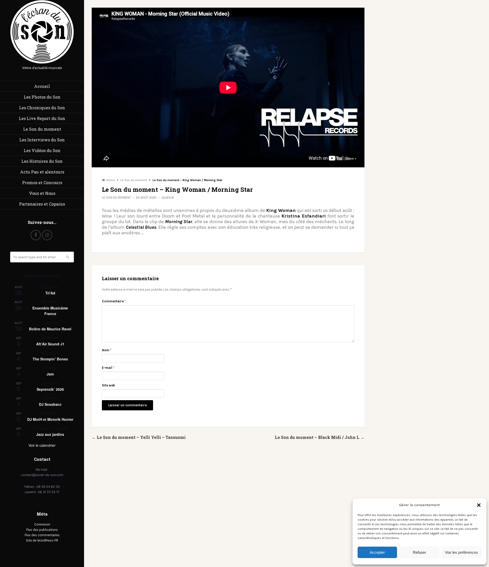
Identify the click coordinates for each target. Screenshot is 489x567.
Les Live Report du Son (42, 118)
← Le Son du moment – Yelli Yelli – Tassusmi (139, 437)
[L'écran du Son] (42, 62)
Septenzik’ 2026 (50, 389)
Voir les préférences (461, 552)
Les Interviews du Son (42, 139)
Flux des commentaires (42, 535)
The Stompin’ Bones (50, 358)
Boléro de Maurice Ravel (50, 328)
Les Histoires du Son (42, 161)
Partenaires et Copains (42, 204)
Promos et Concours (42, 182)
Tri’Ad (50, 292)
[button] (478, 505)
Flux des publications (42, 530)
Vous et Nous (42, 193)
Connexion (42, 524)
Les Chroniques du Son (42, 107)
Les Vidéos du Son (42, 150)
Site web (108, 385)
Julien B (167, 197)
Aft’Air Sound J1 (50, 343)
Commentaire (114, 301)
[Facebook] (36, 235)
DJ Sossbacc (50, 404)
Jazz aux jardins (50, 434)
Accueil (42, 86)
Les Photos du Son (42, 97)
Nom (106, 350)
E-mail (108, 368)
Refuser (419, 552)
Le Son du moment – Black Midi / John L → (319, 437)
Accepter (377, 552)
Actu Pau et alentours (42, 171)
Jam (50, 373)
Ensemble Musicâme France (50, 310)
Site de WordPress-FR (42, 540)
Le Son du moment (42, 129)
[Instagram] (47, 235)
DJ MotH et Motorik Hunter (50, 419)
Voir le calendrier (42, 445)
